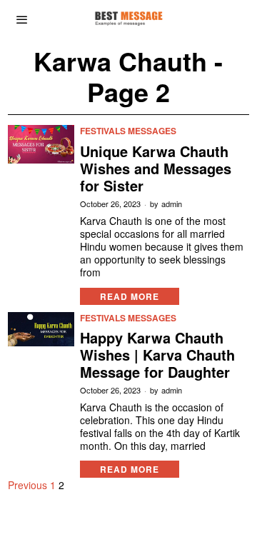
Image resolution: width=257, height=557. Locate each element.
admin (171, 204)
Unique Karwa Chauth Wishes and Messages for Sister (155, 168)
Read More (129, 296)
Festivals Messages (128, 131)
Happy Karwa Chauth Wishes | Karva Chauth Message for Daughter (157, 355)
